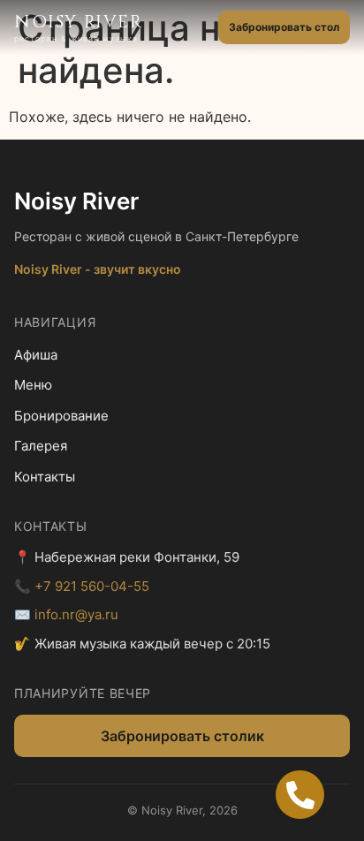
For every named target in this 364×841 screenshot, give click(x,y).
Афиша (35, 354)
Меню (33, 384)
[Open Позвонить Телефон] (300, 794)
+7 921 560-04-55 (91, 586)
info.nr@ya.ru (76, 614)
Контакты (44, 476)
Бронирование (61, 415)
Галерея (40, 445)
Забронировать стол (284, 27)
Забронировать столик (182, 736)
